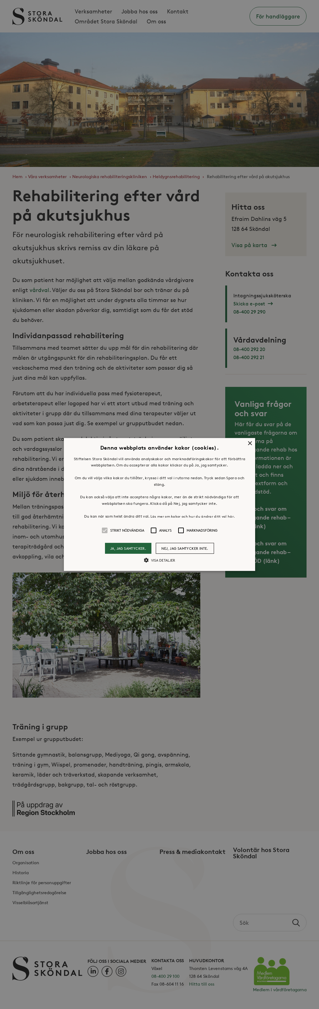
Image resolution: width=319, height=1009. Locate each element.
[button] (159, 504)
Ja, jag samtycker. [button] (128, 548)
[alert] (159, 504)
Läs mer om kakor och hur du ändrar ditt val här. (192, 516)
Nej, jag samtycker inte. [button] (184, 548)
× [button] (249, 443)
